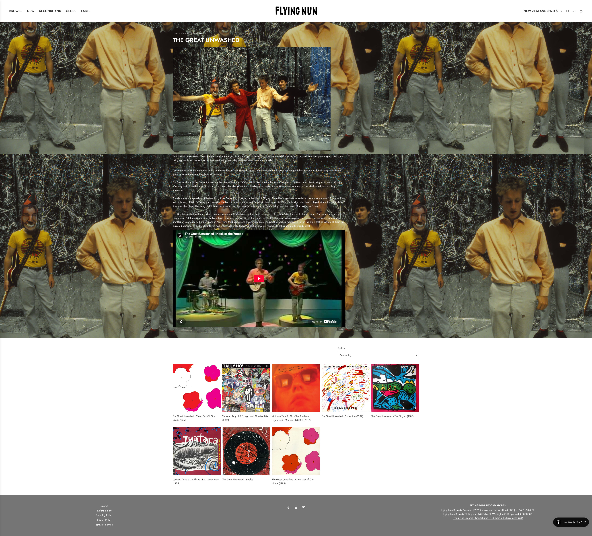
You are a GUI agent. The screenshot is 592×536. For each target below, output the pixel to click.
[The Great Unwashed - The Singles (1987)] (395, 388)
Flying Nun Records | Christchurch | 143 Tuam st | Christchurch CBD (488, 518)
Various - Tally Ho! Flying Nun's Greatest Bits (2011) (245, 418)
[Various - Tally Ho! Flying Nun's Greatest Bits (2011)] (246, 388)
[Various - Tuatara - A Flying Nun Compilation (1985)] (197, 451)
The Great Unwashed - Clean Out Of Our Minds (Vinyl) (194, 418)
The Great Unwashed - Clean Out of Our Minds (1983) (293, 481)
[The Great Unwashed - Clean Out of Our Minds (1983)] (296, 451)
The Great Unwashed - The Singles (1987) (392, 416)
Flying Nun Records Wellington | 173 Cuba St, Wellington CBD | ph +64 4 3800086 (487, 514)
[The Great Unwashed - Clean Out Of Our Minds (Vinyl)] (197, 388)
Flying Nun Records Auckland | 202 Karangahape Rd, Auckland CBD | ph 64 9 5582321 (487, 510)
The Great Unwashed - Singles (237, 479)
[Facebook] (288, 507)
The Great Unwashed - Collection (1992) (342, 416)
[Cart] (581, 11)
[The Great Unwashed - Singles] (246, 451)
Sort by (341, 348)
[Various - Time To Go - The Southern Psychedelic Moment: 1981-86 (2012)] (296, 388)
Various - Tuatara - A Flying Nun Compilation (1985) (196, 481)
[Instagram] (296, 507)
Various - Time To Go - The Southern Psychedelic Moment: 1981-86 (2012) (291, 418)
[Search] (567, 11)
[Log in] (574, 11)
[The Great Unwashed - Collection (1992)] (346, 388)
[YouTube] (303, 507)
